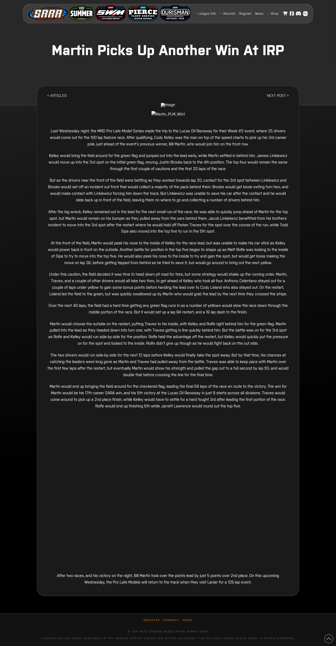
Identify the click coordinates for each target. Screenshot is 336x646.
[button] (305, 13)
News (187, 620)
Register (152, 620)
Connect (171, 620)
